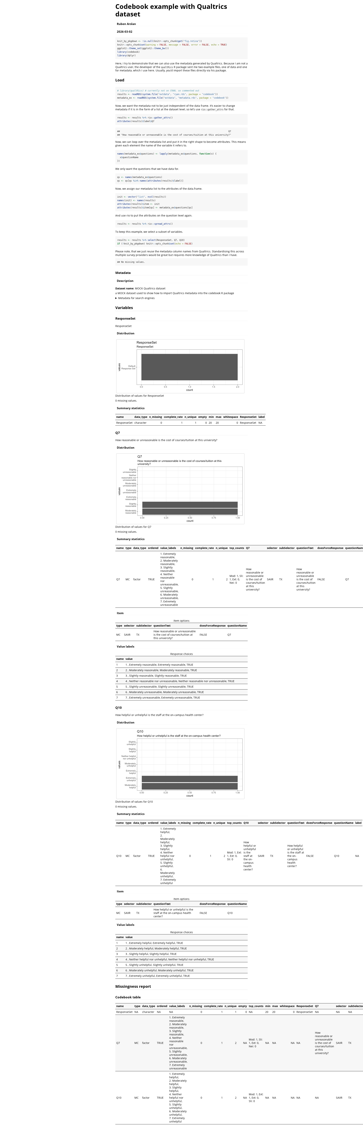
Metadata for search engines (136, 298)
